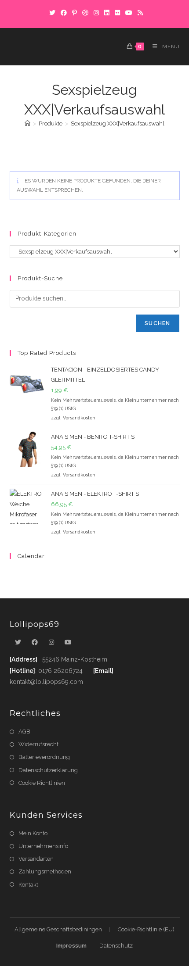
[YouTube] (129, 13)
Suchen (157, 323)
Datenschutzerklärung (48, 770)
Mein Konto (32, 833)
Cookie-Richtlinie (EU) (146, 929)
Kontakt (28, 884)
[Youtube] (68, 642)
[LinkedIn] (107, 13)
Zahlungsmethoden (44, 871)
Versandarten (36, 858)
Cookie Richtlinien (41, 783)
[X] (52, 13)
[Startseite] (27, 123)
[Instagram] (96, 13)
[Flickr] (117, 13)
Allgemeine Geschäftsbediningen (58, 929)
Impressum (71, 945)
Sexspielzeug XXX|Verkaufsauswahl (117, 123)
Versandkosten (79, 417)
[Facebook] (63, 13)
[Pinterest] (74, 13)
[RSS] (139, 13)
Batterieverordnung (44, 757)
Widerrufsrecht (38, 744)
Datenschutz (116, 945)
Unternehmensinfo (43, 846)
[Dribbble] (85, 13)
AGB (24, 731)
